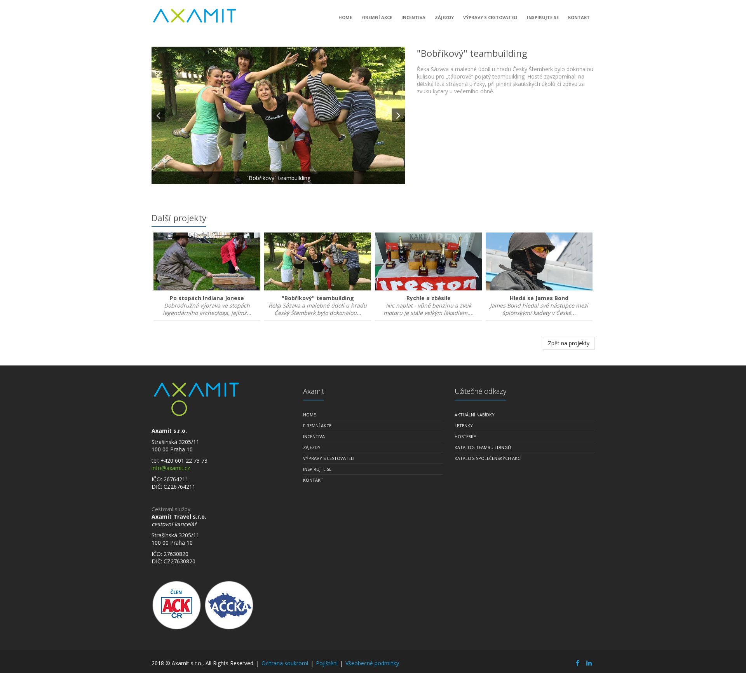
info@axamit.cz (171, 468)
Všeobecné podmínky (372, 663)
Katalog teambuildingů (483, 447)
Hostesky (465, 436)
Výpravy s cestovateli (490, 17)
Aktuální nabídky (475, 415)
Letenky (464, 425)
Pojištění (327, 663)
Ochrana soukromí (284, 663)
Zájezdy (444, 17)
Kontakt (579, 17)
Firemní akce (376, 17)
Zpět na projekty (568, 343)
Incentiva (413, 17)
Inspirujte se (543, 17)
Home (345, 17)
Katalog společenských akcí (488, 458)
